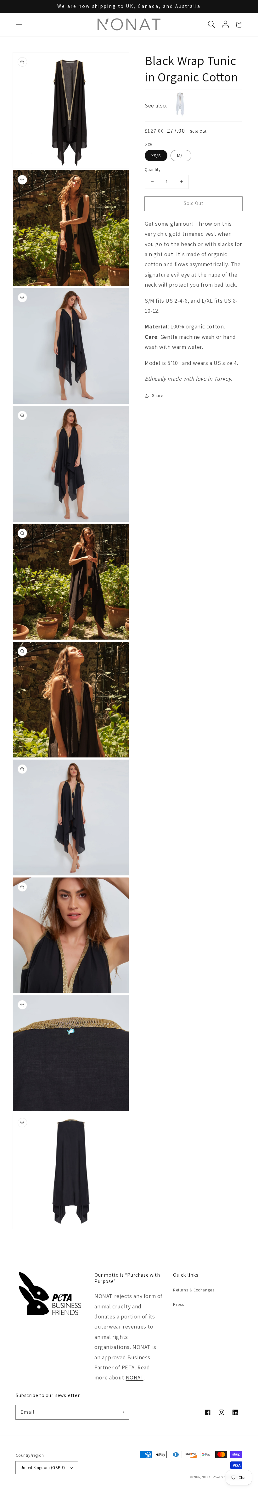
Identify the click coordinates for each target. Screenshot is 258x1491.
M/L (181, 155)
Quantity (152, 169)
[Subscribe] (122, 1412)
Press (178, 1304)
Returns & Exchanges (193, 1290)
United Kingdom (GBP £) (42, 1467)
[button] (19, 24)
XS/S (156, 155)
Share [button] (157, 395)
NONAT (134, 1377)
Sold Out (193, 203)
